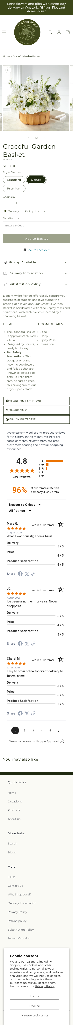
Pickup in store (35, 211)
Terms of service (19, 938)
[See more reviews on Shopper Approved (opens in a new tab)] (33, 574)
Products (14, 810)
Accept (34, 996)
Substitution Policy (21, 929)
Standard (14, 180)
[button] (50, 32)
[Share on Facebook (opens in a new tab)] (20, 574)
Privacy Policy (45, 986)
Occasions (15, 801)
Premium (14, 188)
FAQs (11, 877)
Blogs (12, 852)
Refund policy (17, 921)
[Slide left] (28, 138)
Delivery (14, 211)
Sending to (16, 218)
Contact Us (15, 885)
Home (6, 56)
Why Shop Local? (20, 894)
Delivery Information (22, 903)
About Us (14, 819)
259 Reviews (24, 477)
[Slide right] (45, 138)
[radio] (52, 461)
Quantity (9, 196)
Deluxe (36, 180)
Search (12, 843)
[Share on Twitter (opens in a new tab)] (27, 574)
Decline (34, 1006)
